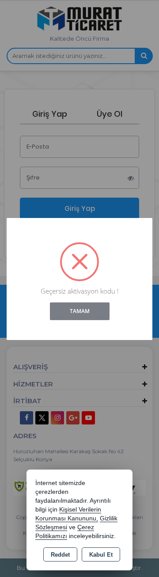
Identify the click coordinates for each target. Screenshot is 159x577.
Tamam (80, 311)
